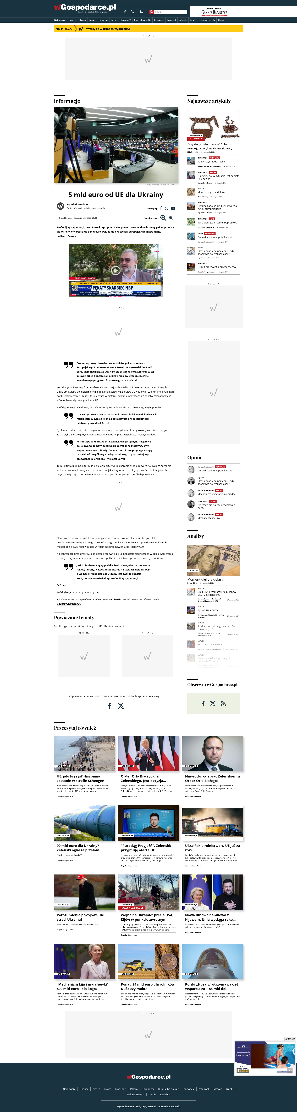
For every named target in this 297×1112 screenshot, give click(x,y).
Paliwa (114, 20)
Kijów (81, 626)
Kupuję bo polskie (142, 20)
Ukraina (108, 626)
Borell (57, 626)
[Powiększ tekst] (163, 218)
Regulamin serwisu (125, 1106)
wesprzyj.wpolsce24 (68, 603)
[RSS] (141, 11)
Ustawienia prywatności (169, 1106)
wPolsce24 (115, 599)
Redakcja (165, 1094)
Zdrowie (183, 20)
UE (100, 626)
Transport (103, 20)
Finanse (72, 20)
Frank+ (193, 20)
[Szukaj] (151, 12)
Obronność (125, 20)
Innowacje (159, 20)
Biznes (82, 20)
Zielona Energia (207, 20)
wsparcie (120, 626)
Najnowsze (59, 20)
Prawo (92, 20)
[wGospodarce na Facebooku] (124, 11)
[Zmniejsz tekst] (171, 218)
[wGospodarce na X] (132, 11)
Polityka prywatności (146, 1106)
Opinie (221, 20)
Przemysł (171, 20)
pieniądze (91, 626)
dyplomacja (69, 626)
